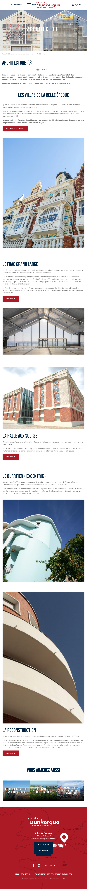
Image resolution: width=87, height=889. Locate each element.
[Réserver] (73, 5)
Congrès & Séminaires (63, 874)
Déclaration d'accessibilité (50, 879)
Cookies (37, 879)
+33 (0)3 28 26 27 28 (43, 836)
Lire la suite (10, 299)
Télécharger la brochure (15, 129)
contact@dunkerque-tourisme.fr (43, 838)
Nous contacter (43, 845)
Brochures (19, 874)
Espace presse (40, 874)
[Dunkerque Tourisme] (48, 5)
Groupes (50, 874)
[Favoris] (76, 4)
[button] (81, 4)
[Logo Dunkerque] (43, 821)
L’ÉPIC (63, 879)
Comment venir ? (43, 851)
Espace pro (29, 874)
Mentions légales (28, 879)
